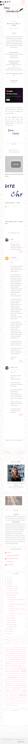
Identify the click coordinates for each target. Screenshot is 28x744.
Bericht (16, 653)
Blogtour (11, 655)
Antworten (21, 251)
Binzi (12, 239)
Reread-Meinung (14, 695)
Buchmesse (24, 657)
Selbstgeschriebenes (22, 697)
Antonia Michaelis (22, 651)
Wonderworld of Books (12, 558)
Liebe (25, 685)
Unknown (14, 257)
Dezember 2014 (12, 586)
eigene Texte (16, 663)
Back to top (21, 741)
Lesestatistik (20, 685)
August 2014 (11, 595)
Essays (20, 665)
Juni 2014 (10, 615)
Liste (13, 687)
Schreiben (16, 697)
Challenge (21, 659)
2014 (8, 584)
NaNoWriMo (8, 691)
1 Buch (12, 647)
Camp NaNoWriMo (14, 659)
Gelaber (14, 21)
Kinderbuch (20, 677)
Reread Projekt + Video (12, 202)
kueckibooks (10, 561)
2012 (8, 631)
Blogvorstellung (17, 655)
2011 (8, 633)
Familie (15, 667)
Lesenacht (8, 685)
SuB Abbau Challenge (19, 699)
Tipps (21, 701)
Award (13, 653)
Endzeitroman (24, 663)
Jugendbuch (13, 677)
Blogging (20, 653)
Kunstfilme (14, 681)
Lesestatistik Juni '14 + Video (15, 613)
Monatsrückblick (18, 689)
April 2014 (10, 620)
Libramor (9, 552)
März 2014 (10, 622)
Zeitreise (7, 705)
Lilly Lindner (8, 687)
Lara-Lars (18, 683)
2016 (8, 579)
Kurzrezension (10, 683)
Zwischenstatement (13, 705)
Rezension (23, 695)
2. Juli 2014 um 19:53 (15, 241)
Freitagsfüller (13, 669)
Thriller (18, 701)
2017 (8, 577)
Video (11, 703)
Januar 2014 (11, 627)
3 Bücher (23, 647)
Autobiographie (8, 653)
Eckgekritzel (8, 663)
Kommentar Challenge (16, 679)
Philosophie (11, 693)
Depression (7, 661)
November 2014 (12, 588)
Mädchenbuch (19, 687)
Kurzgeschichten (23, 681)
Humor (18, 675)
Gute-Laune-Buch (17, 673)
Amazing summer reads (11, 651)
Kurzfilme (18, 681)
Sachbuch (11, 697)
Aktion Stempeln (23, 649)
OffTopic (7, 693)
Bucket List (7, 659)
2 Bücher (17, 647)
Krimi (11, 681)
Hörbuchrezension (13, 675)
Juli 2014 (10, 597)
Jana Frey (22, 675)
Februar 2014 (11, 624)
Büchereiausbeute (17, 657)
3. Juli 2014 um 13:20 (15, 369)
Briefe (22, 655)
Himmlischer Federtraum (13, 555)
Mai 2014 (10, 618)
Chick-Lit (25, 659)
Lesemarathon (24, 683)
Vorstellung (15, 703)
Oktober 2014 (11, 590)
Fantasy (19, 667)
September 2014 (12, 593)
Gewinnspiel (8, 673)
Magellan (25, 687)
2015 (8, 581)
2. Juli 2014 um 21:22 (15, 260)
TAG (14, 701)
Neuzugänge (24, 691)
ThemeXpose (13, 739)
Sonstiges (11, 699)
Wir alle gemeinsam (22, 703)
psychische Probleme (19, 693)
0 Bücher (7, 647)
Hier (16, 123)
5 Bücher (13, 649)
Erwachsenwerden (13, 665)
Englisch (7, 665)
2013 (8, 629)
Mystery (25, 689)
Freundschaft (19, 669)
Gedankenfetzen (16, 671)
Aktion (17, 649)
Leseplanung (13, 685)
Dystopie (24, 661)
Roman (7, 697)
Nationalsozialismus (16, 691)
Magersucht (9, 689)
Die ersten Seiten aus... (16, 661)
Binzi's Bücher (10, 564)
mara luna (14, 367)
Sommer (7, 699)
